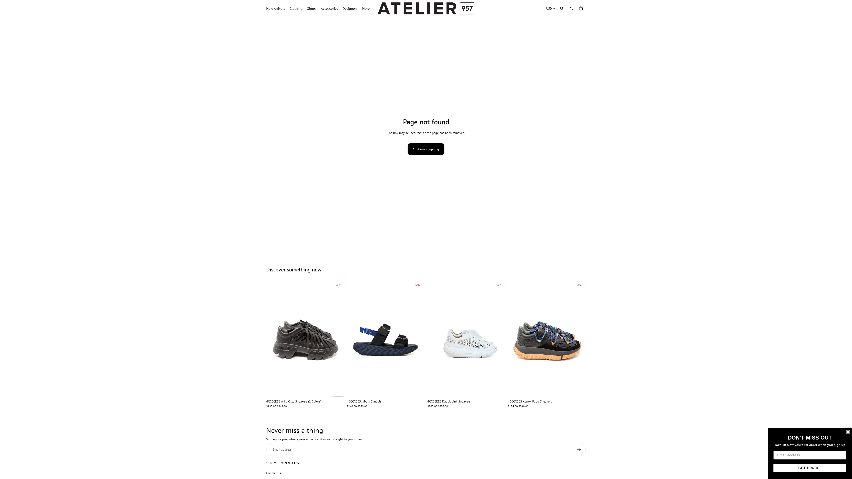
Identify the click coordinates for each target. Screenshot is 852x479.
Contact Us (273, 473)
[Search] (562, 8)
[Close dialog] (848, 432)
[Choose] (337, 390)
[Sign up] (579, 449)
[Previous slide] (273, 339)
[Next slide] (337, 339)
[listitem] (366, 8)
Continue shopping (426, 149)
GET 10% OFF (810, 468)
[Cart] (581, 8)
